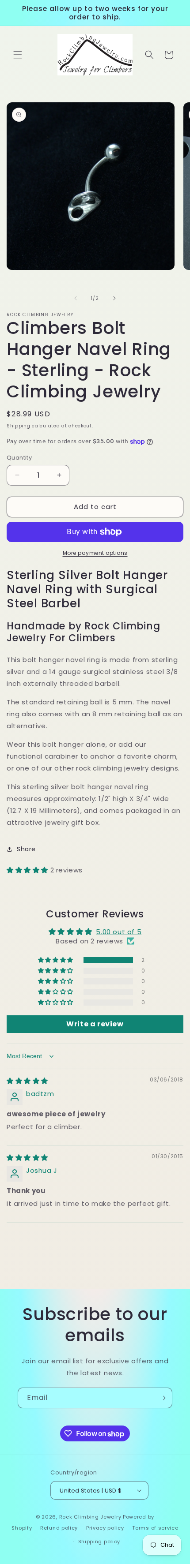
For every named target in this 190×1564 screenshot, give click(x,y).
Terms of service (155, 1527)
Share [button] (26, 849)
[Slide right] (114, 298)
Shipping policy (99, 1541)
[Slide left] (75, 298)
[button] (17, 54)
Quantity (19, 457)
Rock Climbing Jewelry (90, 1516)
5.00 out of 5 (118, 931)
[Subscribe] (162, 1398)
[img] (27, 1080)
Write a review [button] (94, 1024)
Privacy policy (105, 1527)
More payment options (95, 553)
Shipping (18, 426)
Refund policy (59, 1527)
